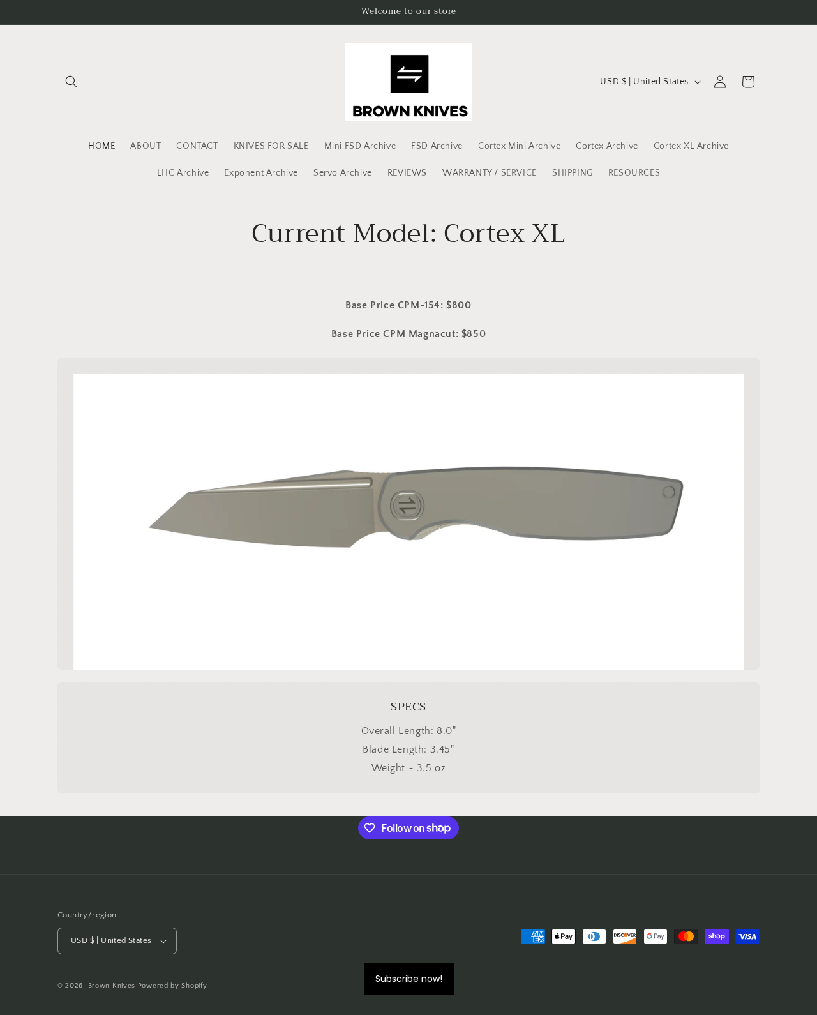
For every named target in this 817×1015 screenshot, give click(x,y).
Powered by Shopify (172, 985)
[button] (71, 82)
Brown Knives (111, 985)
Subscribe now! (408, 978)
